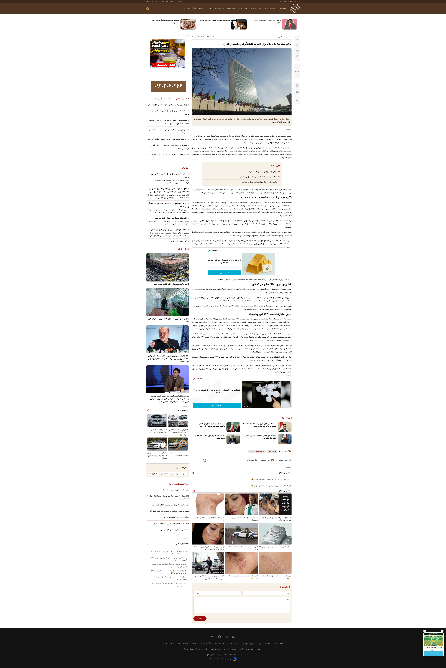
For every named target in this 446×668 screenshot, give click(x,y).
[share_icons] (297, 56)
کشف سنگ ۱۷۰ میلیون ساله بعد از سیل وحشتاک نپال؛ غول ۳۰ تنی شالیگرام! (168, 497)
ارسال (200, 618)
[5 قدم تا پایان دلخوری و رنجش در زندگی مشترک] (289, 24)
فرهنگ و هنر (192, 8)
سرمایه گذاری (224, 272)
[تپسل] (209, 250)
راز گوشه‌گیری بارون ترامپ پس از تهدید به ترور (173, 517)
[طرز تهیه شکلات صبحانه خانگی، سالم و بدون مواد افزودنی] (188, 24)
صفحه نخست (282, 8)
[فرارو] (295, 8)
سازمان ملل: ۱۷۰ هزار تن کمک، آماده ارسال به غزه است (259, 182)
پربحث (156, 98)
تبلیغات (172, 1)
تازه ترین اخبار (182, 98)
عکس (247, 8)
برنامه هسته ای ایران (257, 451)
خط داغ (185, 168)
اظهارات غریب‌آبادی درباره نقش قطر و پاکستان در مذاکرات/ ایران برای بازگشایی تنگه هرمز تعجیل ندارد (169, 190)
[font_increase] (297, 67)
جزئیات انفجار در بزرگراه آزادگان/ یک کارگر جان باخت (170, 175)
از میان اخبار (287, 418)
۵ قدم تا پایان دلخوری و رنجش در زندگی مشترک (267, 21)
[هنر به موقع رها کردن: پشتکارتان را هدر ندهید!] (239, 24)
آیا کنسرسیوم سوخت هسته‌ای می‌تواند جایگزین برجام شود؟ (258, 177)
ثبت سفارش (216, 405)
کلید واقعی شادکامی (179, 241)
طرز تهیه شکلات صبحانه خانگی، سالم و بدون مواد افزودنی (165, 21)
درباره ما (165, 1)
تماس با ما (158, 1)
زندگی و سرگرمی (219, 8)
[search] (147, 8)
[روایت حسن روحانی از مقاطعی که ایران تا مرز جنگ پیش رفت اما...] (285, 439)
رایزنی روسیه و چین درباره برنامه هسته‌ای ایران (261, 171)
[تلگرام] (212, 636)
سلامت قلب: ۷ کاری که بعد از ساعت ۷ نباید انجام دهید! (170, 505)
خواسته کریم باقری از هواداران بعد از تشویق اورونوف (167, 139)
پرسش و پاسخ (215, 649)
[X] (226, 636)
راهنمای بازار (231, 8)
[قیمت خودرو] (297, 93)
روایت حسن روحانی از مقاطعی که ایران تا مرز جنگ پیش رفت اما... (261, 436)
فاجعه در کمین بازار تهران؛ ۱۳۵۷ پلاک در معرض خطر (171, 284)
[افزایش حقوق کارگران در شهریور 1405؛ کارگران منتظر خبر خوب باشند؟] (167, 302)
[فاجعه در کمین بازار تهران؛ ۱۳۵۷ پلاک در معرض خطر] (167, 267)
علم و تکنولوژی (256, 8)
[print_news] (297, 45)
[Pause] (244, 406)
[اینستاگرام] (219, 636)
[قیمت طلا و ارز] (297, 86)
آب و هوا (193, 649)
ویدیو (240, 8)
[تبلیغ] (168, 86)
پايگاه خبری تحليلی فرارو (218, 655)
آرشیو (152, 1)
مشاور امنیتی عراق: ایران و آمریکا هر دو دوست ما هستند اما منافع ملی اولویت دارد (259, 425)
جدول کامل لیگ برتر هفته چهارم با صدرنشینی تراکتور (171, 523)
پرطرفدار (167, 98)
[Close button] (442, 631)
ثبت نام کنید (434, 653)
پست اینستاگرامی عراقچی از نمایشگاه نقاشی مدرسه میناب (210, 436)
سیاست (272, 8)
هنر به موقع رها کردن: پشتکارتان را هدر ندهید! (215, 20)
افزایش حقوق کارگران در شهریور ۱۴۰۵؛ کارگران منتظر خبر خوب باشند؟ (168, 320)
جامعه (201, 8)
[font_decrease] (297, 75)
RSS (147, 1)
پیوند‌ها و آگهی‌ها (230, 649)
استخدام (178, 1)
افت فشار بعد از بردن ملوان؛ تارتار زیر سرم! (171, 218)
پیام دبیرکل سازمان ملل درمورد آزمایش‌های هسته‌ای (167, 104)
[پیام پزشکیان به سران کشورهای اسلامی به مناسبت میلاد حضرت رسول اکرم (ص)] (233, 427)
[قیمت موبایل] (297, 100)
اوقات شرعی (203, 649)
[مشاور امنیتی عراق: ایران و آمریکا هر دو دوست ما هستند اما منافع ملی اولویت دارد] (285, 427)
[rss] (233, 636)
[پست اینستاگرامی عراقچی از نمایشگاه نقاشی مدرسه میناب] (233, 439)
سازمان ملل (272, 451)
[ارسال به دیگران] (297, 50)
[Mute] (247, 406)
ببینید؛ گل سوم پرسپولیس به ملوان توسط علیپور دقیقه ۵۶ (169, 511)
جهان (184, 8)
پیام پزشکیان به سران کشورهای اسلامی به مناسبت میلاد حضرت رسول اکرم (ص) (211, 425)
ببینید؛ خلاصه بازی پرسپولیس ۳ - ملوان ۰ (175, 490)
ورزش (266, 8)
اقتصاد (208, 8)
